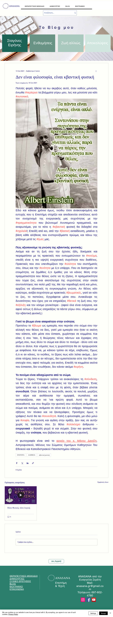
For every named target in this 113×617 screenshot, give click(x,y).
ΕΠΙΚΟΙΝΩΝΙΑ (17, 589)
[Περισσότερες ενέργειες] (96, 71)
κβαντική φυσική (44, 455)
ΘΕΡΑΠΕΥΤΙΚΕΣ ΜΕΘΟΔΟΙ (24, 576)
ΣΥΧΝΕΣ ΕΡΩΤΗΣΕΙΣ (20, 581)
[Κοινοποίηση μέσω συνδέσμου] (33, 463)
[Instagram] (83, 600)
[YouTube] (94, 600)
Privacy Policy (13, 614)
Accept (103, 613)
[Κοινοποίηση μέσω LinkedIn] (27, 463)
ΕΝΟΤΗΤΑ (20, 455)
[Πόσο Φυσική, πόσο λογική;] (21, 495)
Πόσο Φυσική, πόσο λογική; (18, 508)
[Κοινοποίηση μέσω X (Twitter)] (22, 463)
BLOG (13, 584)
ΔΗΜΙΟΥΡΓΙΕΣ (17, 578)
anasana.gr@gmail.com (90, 587)
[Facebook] (88, 600)
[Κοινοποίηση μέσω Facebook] (17, 463)
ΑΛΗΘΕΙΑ (31, 455)
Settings (93, 613)
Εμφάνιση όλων (103, 482)
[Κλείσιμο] (110, 613)
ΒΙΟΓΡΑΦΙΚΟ (16, 586)
